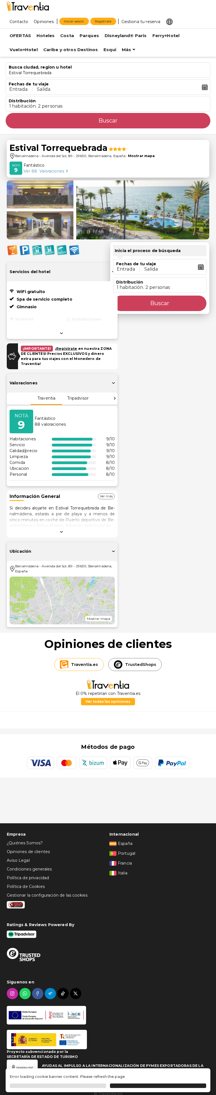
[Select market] (169, 21)
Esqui (110, 49)
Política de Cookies (26, 886)
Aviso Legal (18, 860)
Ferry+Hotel (166, 35)
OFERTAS (20, 35)
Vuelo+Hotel (24, 49)
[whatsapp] (25, 993)
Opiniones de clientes (28, 851)
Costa (67, 35)
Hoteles (46, 35)
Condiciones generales (29, 869)
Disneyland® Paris (126, 35)
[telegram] (51, 993)
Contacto (19, 21)
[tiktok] (63, 993)
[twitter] (76, 993)
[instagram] (13, 993)
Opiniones (44, 21)
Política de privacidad (28, 877)
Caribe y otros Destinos (70, 49)
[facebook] (38, 993)
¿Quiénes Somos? (25, 842)
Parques (89, 35)
